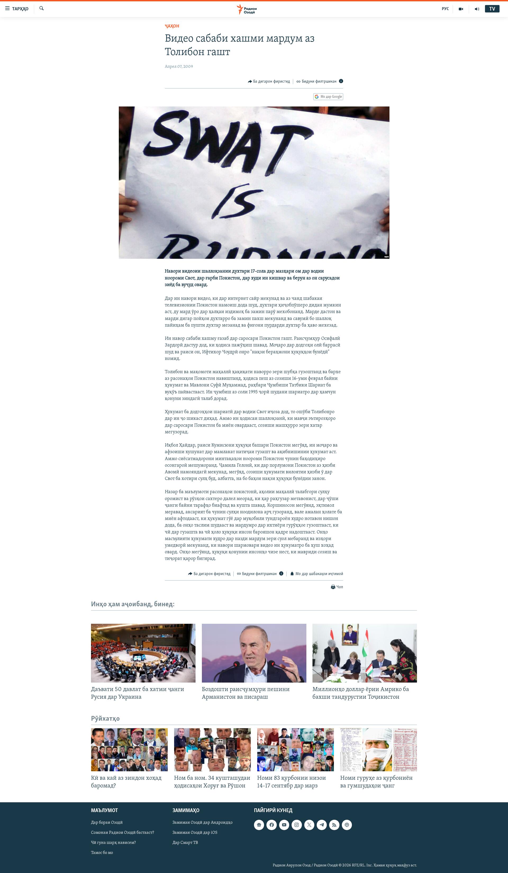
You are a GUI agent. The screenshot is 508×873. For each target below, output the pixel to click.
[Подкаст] (347, 825)
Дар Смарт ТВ (185, 843)
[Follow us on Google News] (259, 825)
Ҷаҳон (172, 26)
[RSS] (334, 825)
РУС (445, 9)
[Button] (269, 81)
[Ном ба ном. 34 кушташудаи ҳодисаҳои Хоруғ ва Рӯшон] (212, 749)
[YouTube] (461, 9)
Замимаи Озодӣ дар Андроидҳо (203, 823)
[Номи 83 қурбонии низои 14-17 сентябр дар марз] (295, 749)
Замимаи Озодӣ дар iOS (195, 833)
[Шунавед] (477, 9)
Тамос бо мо (102, 853)
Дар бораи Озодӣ (107, 823)
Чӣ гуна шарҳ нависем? (113, 843)
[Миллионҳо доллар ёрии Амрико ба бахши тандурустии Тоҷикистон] (364, 653)
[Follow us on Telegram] (322, 825)
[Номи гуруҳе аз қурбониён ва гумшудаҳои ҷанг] (378, 749)
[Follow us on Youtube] (284, 825)
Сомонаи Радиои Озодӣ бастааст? (122, 833)
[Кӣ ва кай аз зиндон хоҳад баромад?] (129, 749)
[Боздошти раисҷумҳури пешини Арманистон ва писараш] (254, 653)
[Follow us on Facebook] (271, 825)
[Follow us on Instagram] (297, 825)
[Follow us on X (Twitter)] (309, 825)
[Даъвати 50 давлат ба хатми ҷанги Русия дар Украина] (143, 653)
